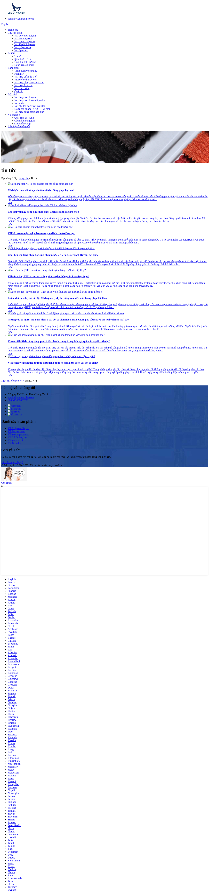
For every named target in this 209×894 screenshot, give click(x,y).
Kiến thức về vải (23, 59)
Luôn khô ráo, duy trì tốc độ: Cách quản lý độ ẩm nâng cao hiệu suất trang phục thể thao (57, 298)
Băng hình (13, 67)
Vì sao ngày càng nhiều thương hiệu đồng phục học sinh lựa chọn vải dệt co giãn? (53, 362)
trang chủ (24, 178)
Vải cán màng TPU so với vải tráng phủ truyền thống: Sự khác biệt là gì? (48, 276)
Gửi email (6, 482)
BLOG (11, 53)
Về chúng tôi (14, 114)
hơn (10, 202)
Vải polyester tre (22, 47)
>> (22, 380)
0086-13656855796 (18, 400)
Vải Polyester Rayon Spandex (29, 100)
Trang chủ (13, 29)
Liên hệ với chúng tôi (19, 126)
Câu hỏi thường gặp (24, 120)
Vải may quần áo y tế (25, 76)
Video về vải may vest (25, 79)
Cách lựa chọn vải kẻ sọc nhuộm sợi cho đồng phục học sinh (41, 190)
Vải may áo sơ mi (23, 85)
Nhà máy (19, 73)
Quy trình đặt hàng (24, 117)
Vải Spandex (21, 50)
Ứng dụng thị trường (25, 62)
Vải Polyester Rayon (25, 35)
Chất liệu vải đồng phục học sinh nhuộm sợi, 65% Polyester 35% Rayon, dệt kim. (53, 255)
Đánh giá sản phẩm (24, 65)
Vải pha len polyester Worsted (29, 106)
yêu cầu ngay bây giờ (12, 462)
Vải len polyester (23, 38)
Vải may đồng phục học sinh (29, 82)
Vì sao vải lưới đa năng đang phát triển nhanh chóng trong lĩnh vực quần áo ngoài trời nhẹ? (59, 341)
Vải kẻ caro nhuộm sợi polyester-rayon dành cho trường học (41, 233)
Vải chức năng (22, 88)
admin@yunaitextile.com (21, 18)
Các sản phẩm (15, 32)
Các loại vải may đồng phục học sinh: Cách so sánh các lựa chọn (43, 211)
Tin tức (18, 56)
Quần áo (18, 91)
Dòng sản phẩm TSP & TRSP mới (32, 108)
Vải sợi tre (19, 103)
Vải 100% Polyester (24, 44)
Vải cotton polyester (24, 41)
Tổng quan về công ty (25, 70)
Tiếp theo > (15, 380)
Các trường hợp (22, 123)
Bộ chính (12, 94)
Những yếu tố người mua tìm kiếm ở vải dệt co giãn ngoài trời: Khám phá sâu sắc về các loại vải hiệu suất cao (68, 319)
